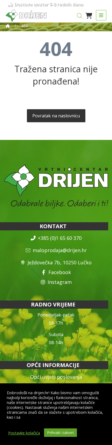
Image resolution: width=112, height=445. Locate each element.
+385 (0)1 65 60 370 (60, 238)
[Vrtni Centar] (26, 15)
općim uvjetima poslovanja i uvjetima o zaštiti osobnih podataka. (55, 419)
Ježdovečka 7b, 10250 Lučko (59, 262)
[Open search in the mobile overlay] (79, 15)
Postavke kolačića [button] (24, 432)
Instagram (60, 282)
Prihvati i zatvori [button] (60, 432)
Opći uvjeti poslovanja (56, 377)
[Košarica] (88, 15)
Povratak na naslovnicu (56, 116)
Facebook (59, 272)
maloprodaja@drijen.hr (60, 250)
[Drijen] (8, 26)
